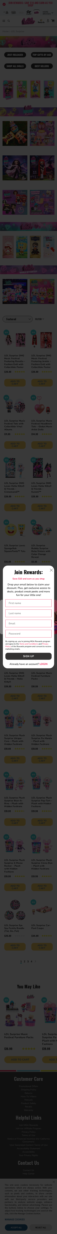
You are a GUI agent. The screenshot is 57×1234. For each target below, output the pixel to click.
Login (44, 664)
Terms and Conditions (28, 644)
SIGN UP (28, 656)
